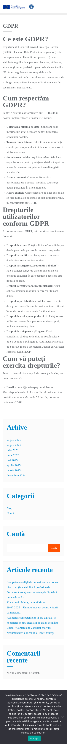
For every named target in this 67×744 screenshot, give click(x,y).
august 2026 (14, 439)
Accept (34, 738)
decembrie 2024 (16, 475)
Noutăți (11, 513)
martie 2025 (14, 470)
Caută (16, 534)
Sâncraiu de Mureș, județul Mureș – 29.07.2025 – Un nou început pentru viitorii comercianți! (32, 607)
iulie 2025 (12, 450)
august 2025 (14, 445)
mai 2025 (12, 460)
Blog (9, 508)
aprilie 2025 (14, 465)
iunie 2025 (13, 455)
